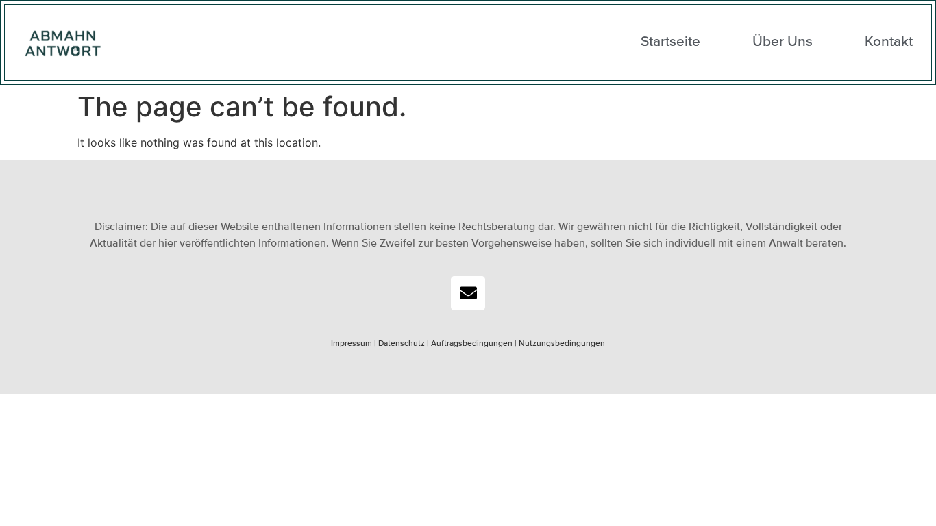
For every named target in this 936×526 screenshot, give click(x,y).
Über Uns (782, 42)
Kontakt (889, 42)
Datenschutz (400, 344)
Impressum (351, 344)
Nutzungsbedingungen (562, 344)
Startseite (670, 42)
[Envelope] (468, 293)
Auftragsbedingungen (472, 344)
